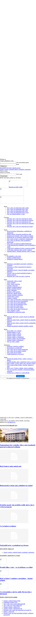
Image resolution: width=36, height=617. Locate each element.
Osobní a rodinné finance (14, 257)
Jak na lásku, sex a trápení (14, 330)
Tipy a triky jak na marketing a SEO (17, 304)
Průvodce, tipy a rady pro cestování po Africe (19, 218)
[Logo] (12, 195)
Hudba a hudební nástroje (14, 288)
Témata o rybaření (12, 298)
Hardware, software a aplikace (15, 346)
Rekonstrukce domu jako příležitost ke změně (16, 485)
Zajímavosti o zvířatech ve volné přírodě (18, 373)
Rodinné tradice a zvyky (13, 332)
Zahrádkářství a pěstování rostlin (16, 312)
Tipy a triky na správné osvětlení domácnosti (19, 243)
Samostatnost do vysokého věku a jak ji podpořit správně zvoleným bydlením (17, 446)
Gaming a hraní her (12, 285)
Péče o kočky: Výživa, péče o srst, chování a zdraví (21, 363)
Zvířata (5, 357)
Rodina (5, 329)
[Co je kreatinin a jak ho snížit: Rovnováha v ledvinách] (4, 588)
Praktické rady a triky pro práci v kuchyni (18, 276)
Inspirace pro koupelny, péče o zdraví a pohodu (20, 236)
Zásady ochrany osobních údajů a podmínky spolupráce (15, 169)
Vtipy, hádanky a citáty (13, 310)
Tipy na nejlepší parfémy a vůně (16, 214)
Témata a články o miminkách (15, 337)
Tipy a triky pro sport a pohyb (15, 307)
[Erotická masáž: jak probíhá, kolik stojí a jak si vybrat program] (14, 501)
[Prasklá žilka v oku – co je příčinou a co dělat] (3, 564)
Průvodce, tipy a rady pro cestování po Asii (19, 222)
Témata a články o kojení (14, 335)
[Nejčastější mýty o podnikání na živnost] (14, 542)
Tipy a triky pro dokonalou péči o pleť (17, 209)
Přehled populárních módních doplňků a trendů (20, 326)
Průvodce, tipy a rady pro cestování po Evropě (20, 226)
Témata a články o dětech (14, 334)
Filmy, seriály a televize (13, 284)
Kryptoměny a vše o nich (14, 256)
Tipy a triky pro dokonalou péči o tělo (17, 211)
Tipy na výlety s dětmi (13, 341)
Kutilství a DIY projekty (13, 292)
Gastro (5, 262)
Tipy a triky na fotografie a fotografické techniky (20, 299)
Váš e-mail (19, 174)
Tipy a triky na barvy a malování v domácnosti (20, 239)
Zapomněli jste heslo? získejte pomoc (10, 168)
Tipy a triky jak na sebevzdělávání (16, 302)
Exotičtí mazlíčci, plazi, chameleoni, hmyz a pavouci (21, 362)
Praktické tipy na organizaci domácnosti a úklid (20, 237)
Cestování (6, 217)
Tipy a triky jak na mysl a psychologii (17, 301)
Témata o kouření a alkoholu (15, 295)
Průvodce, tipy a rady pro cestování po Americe (20, 220)
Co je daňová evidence (8, 526)
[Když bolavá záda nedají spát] (14, 463)
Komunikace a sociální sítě (14, 348)
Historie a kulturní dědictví (14, 287)
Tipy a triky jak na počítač (14, 352)
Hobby (5, 279)
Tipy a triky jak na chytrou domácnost (17, 349)
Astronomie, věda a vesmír (14, 281)
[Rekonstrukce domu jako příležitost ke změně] (14, 482)
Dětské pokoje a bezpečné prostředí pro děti (19, 234)
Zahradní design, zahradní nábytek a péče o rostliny (21, 251)
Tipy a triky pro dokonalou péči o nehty (18, 208)
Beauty (5, 206)
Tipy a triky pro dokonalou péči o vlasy (18, 212)
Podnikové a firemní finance (15, 259)
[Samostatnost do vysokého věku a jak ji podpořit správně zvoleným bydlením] (14, 441)
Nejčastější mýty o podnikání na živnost (14, 545)
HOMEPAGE (11, 422)
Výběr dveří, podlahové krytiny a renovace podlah (21, 248)
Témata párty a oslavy (13, 296)
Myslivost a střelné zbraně (14, 293)
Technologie (7, 344)
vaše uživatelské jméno (22, 162)
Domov (5, 229)
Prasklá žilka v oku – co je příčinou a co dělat (16, 567)
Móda (5, 315)
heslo (17, 164)
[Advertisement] (18, 398)
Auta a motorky (11, 282)
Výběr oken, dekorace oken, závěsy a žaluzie (19, 250)
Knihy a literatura (12, 290)
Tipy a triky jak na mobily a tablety (16, 351)
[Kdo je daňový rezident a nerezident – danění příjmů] (4, 575)
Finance (6, 254)
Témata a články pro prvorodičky (16, 338)
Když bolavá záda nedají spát (10, 466)
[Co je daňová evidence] (14, 522)
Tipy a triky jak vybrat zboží (15, 306)
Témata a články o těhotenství (15, 340)
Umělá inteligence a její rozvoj (15, 354)
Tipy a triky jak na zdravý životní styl (17, 309)
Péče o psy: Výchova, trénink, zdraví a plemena (20, 368)
